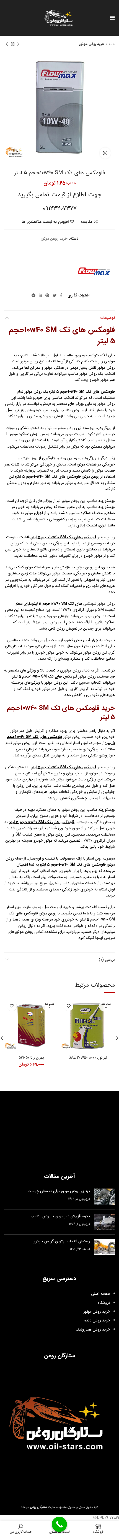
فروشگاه (104, 1303)
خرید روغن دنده (97, 1320)
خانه (112, 44)
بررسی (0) (107, 960)
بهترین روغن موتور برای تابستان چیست (59, 1191)
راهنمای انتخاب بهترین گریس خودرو (61, 1241)
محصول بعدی (7, 44)
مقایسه (86, 222)
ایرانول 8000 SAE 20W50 (88, 1058)
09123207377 (60, 208)
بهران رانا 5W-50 (31, 1058)
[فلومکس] (94, 271)
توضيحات (107, 318)
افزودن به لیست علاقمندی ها (45, 222)
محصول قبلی (18, 44)
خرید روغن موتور (91, 44)
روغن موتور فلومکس (99, 604)
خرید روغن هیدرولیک (93, 1329)
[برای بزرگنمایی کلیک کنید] (105, 153)
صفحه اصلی (100, 1294)
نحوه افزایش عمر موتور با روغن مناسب (60, 1216)
